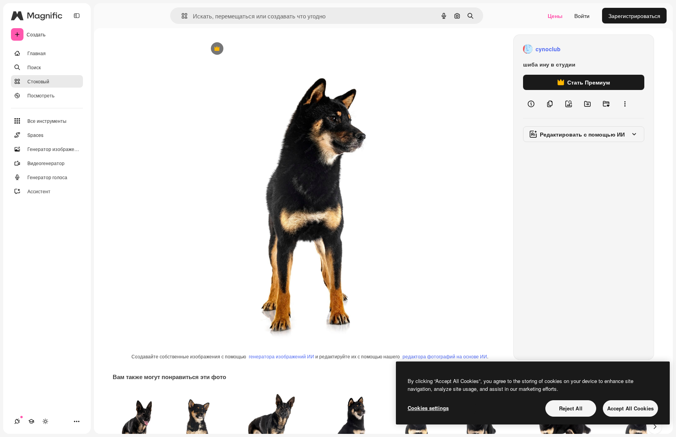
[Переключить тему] (45, 421)
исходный (255, 49)
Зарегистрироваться (634, 16)
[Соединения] (17, 421)
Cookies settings (428, 408)
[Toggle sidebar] (76, 15)
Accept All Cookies (630, 408)
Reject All (571, 408)
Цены (555, 16)
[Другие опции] (625, 104)
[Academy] (31, 421)
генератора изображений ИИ (281, 356)
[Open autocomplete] (181, 16)
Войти (582, 16)
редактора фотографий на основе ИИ (445, 356)
